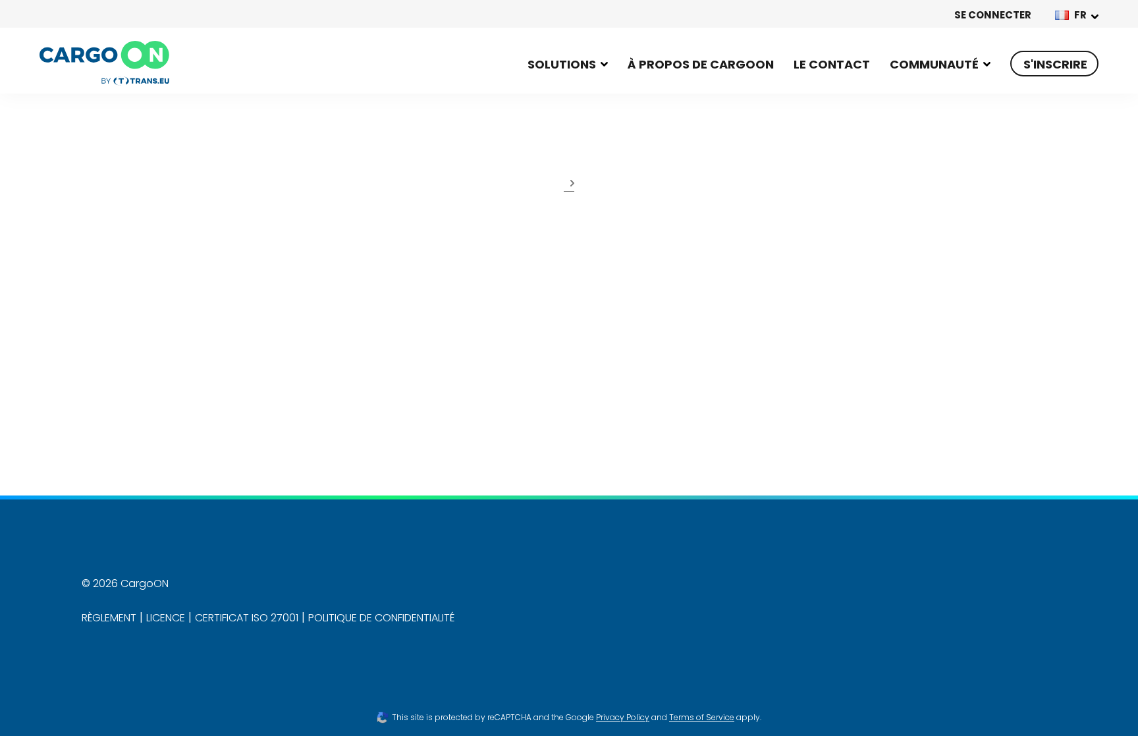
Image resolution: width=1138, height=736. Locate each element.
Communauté (934, 64)
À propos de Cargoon (701, 64)
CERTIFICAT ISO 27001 (246, 617)
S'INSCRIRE (1055, 64)
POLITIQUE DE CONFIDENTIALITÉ (381, 617)
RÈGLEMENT (109, 617)
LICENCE (165, 617)
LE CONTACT (832, 64)
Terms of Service (701, 717)
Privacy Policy (622, 717)
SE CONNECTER (992, 15)
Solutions (562, 64)
